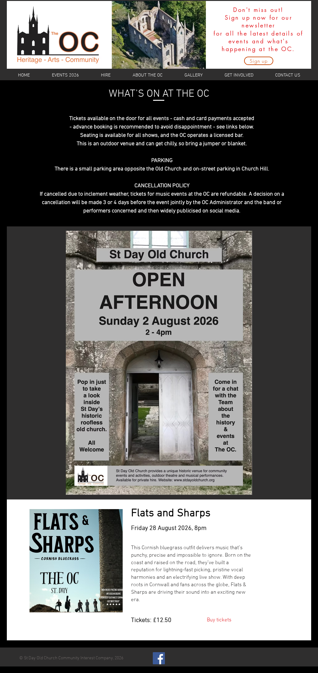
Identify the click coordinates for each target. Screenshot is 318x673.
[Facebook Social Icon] (159, 658)
